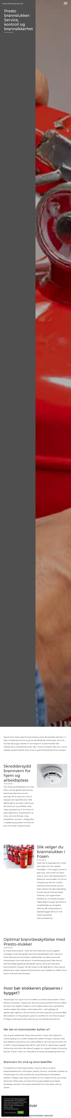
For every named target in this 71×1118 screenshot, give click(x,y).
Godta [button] (21, 1112)
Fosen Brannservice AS (12, 4)
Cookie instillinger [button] (10, 1112)
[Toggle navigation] (65, 3)
